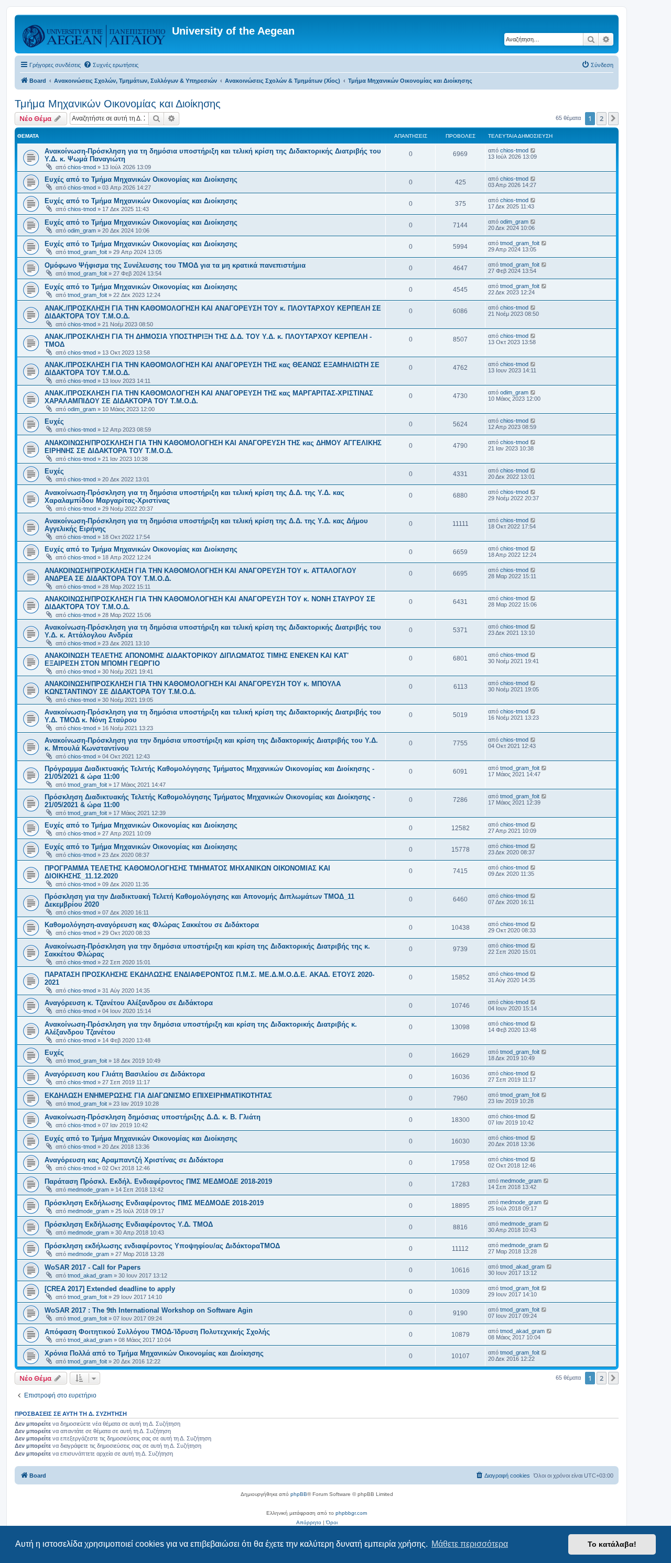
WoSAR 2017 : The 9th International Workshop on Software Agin (149, 1310)
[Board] (94, 34)
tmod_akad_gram (90, 1275)
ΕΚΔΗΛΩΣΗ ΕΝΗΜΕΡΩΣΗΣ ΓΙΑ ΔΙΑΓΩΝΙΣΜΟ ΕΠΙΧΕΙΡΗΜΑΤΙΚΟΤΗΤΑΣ (158, 1095)
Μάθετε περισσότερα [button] (469, 1543)
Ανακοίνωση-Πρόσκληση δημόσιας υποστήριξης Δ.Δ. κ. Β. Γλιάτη (153, 1117)
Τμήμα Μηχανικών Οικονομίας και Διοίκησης (118, 103)
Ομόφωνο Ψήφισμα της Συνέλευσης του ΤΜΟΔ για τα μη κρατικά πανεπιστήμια (175, 265)
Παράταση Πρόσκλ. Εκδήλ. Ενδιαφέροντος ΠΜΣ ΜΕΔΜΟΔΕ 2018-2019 (158, 1181)
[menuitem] (110, 65)
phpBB (298, 1494)
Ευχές (54, 421)
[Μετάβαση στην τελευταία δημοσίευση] (533, 150)
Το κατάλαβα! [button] (612, 1544)
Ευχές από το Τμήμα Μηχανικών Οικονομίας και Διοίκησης (141, 179)
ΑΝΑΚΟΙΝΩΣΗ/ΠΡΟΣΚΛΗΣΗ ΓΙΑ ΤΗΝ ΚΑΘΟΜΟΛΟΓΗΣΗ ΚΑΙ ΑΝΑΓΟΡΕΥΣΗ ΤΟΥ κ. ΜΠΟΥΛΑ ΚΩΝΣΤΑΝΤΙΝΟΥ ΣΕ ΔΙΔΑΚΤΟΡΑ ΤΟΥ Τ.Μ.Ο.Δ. (193, 688)
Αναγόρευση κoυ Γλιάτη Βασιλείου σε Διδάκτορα (125, 1074)
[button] (613, 118)
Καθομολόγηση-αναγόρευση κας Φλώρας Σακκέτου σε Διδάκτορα (152, 925)
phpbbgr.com (351, 1513)
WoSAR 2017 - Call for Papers (92, 1267)
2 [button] (601, 118)
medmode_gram (88, 1189)
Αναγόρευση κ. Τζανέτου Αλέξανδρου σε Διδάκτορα (129, 1003)
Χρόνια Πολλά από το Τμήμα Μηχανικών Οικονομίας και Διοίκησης (154, 1353)
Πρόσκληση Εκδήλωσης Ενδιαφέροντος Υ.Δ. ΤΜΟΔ (129, 1224)
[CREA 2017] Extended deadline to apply (110, 1289)
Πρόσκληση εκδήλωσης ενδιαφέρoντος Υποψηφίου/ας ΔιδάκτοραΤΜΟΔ (162, 1246)
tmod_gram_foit (87, 252)
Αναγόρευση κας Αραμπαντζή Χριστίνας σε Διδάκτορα (134, 1160)
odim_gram (82, 230)
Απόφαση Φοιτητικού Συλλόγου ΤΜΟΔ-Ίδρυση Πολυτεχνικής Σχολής (157, 1332)
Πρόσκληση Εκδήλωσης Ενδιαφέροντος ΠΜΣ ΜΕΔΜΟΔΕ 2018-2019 (154, 1203)
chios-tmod (82, 167)
